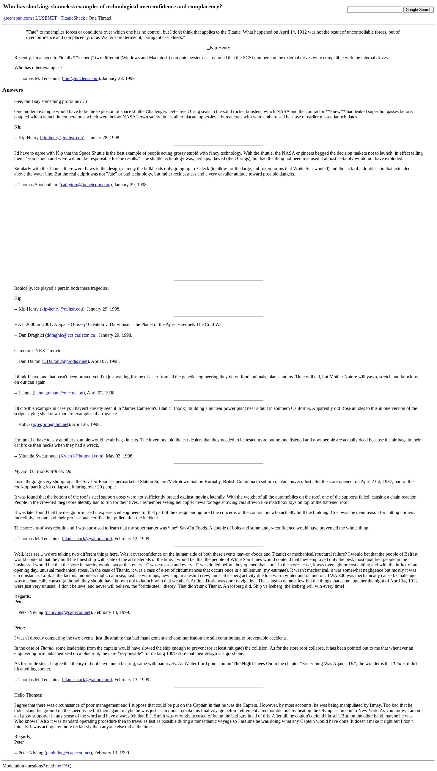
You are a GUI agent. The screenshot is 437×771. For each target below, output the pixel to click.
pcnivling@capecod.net (68, 612)
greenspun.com (17, 18)
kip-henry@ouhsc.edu (62, 137)
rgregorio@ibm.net (50, 424)
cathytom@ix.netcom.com (85, 184)
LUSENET (46, 18)
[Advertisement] (218, 233)
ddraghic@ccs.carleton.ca (71, 335)
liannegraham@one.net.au (58, 392)
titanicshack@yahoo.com (87, 538)
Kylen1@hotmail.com (81, 455)
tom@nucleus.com (80, 78)
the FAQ (63, 765)
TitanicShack (73, 18)
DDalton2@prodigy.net (65, 361)
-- (208, 47)
